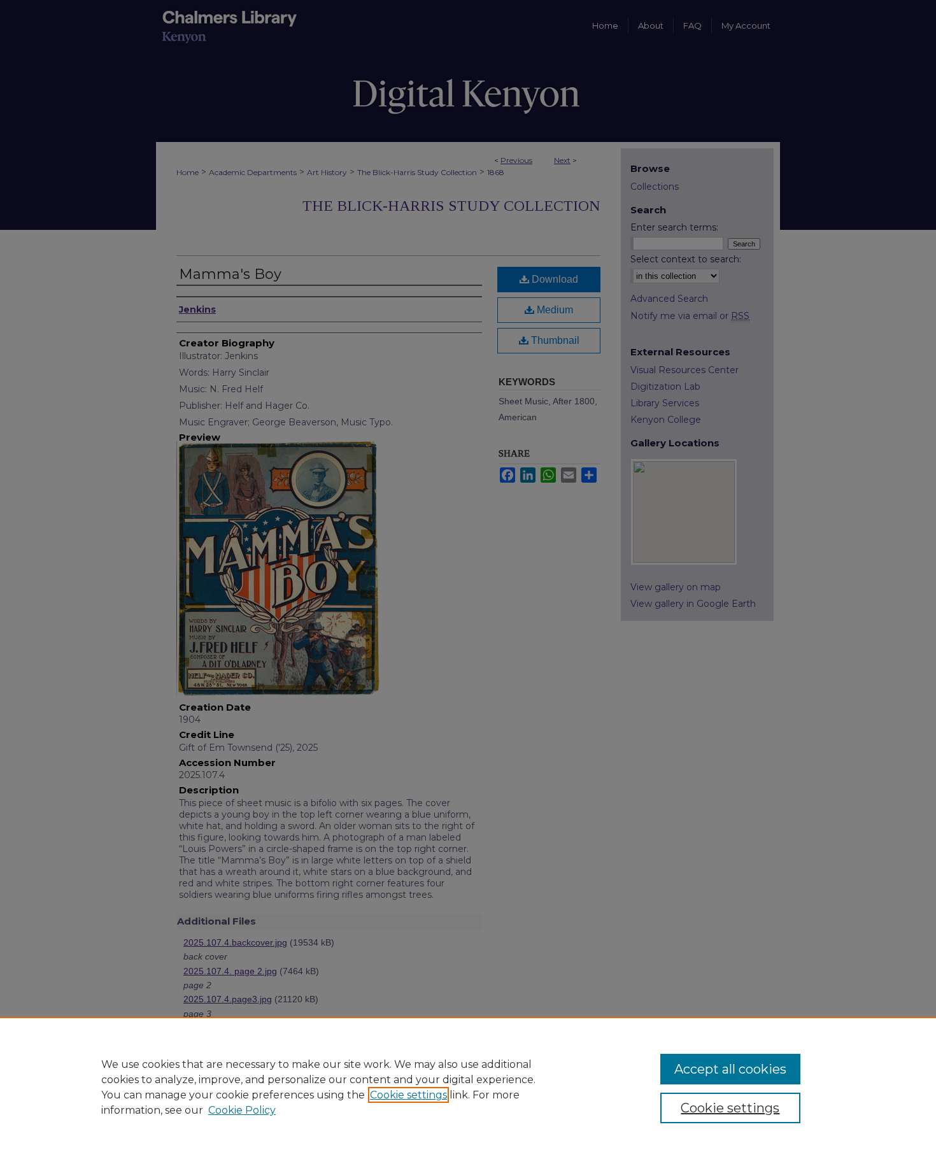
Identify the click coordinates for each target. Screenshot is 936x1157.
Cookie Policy (242, 1110)
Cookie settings (408, 1095)
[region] (468, 1087)
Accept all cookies (730, 1069)
